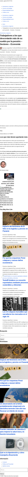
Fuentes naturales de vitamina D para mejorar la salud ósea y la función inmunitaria (12, 431)
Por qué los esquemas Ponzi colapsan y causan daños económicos (14, 260)
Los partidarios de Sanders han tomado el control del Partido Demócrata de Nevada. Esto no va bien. (6, 200)
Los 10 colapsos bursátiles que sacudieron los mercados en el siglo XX (15, 314)
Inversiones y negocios (5, 33)
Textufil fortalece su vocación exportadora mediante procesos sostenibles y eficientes (15, 282)
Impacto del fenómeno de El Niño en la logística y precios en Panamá (15, 228)
